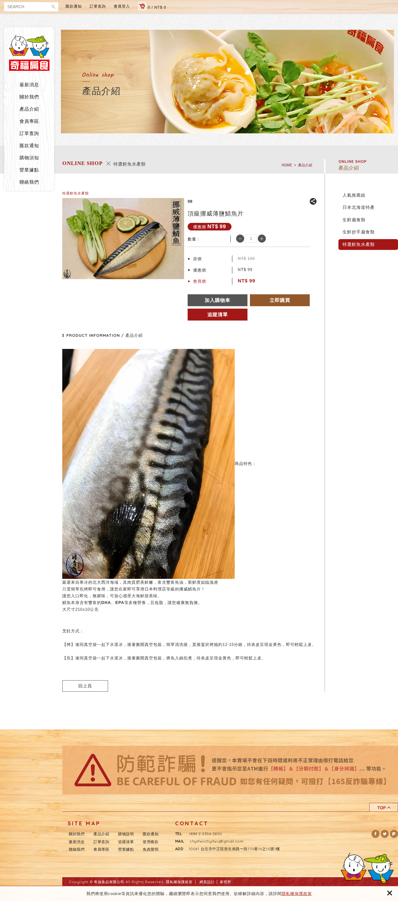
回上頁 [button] (85, 686)
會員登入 (122, 6)
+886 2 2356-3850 (205, 833)
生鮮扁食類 (354, 219)
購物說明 (126, 833)
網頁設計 (207, 882)
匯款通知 (74, 6)
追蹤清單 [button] (217, 314)
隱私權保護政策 (297, 893)
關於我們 (29, 97)
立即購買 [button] (280, 300)
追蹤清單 (126, 841)
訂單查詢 (98, 6)
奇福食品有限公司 (29, 53)
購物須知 (29, 157)
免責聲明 (150, 849)
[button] (375, 834)
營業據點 (29, 170)
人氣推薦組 (354, 195)
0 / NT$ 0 (156, 7)
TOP (383, 807)
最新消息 (29, 84)
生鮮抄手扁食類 (358, 232)
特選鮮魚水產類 (358, 244)
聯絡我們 (29, 182)
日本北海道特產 (358, 207)
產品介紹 (29, 109)
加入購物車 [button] (217, 300)
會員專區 (29, 121)
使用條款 (150, 841)
